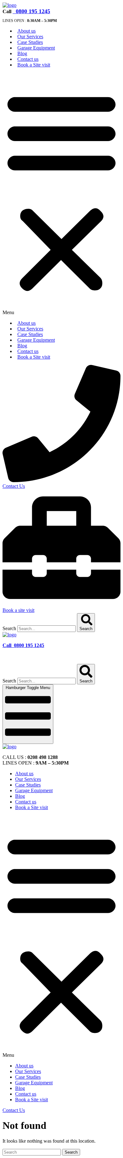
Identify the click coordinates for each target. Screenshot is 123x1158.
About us (26, 31)
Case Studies (30, 42)
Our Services (30, 36)
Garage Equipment (36, 47)
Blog (22, 53)
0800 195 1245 (32, 11)
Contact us (27, 59)
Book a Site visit (33, 64)
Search (9, 628)
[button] (61, 194)
